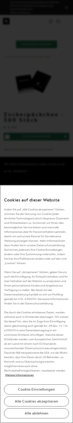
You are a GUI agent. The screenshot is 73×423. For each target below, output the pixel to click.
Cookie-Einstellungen (36, 389)
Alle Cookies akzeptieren (36, 401)
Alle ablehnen (36, 413)
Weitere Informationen (19, 375)
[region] (36, 304)
